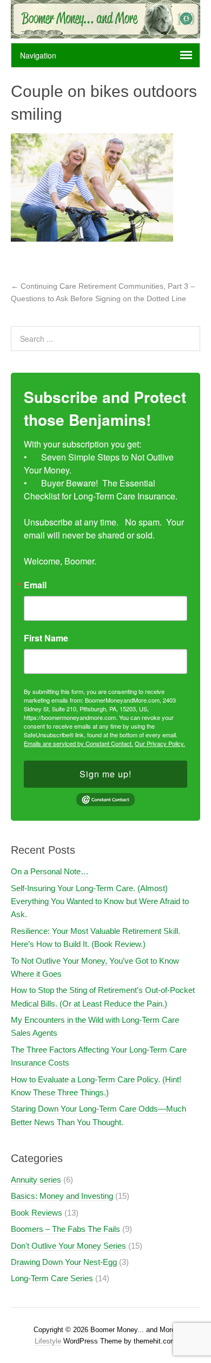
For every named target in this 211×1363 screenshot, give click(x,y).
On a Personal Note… (50, 871)
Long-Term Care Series (52, 1278)
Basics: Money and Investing (62, 1195)
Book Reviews (36, 1212)
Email (35, 585)
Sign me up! (105, 774)
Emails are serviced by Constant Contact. (78, 743)
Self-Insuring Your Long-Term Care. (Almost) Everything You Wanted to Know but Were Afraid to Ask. (100, 901)
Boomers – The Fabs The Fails (65, 1229)
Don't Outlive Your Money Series (68, 1245)
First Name (46, 638)
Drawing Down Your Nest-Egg (64, 1262)
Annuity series (36, 1179)
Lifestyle (48, 1341)
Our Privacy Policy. (160, 743)
